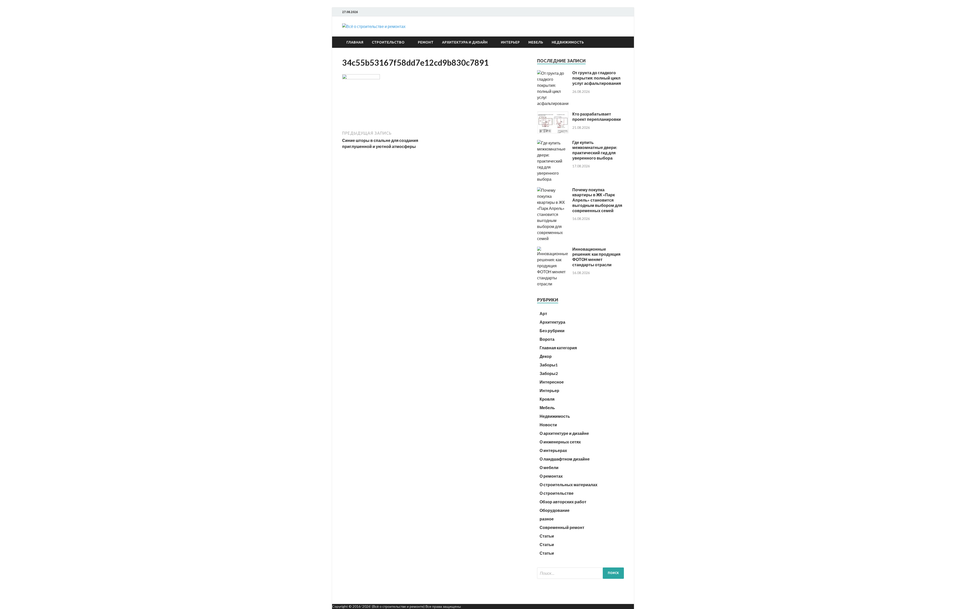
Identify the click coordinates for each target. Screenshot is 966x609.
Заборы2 (549, 373)
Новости (548, 424)
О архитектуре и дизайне (564, 433)
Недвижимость (568, 42)
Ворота (547, 339)
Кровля (547, 399)
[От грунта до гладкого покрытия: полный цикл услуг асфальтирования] (553, 103)
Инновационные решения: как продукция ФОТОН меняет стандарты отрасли (596, 257)
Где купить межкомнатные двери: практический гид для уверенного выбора (594, 150)
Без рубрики (552, 330)
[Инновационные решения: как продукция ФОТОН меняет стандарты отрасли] (553, 283)
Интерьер (510, 42)
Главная (354, 42)
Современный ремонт (562, 527)
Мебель (535, 42)
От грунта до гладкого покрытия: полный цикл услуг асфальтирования (596, 78)
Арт (543, 313)
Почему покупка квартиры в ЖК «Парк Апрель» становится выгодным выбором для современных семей (597, 200)
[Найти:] (580, 573)
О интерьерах (553, 450)
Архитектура (552, 322)
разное (547, 518)
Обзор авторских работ (563, 501)
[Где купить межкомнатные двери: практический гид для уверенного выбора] (553, 179)
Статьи (547, 536)
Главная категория (558, 347)
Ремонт (425, 42)
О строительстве (557, 493)
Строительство (388, 42)
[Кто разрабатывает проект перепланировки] (553, 131)
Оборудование (555, 510)
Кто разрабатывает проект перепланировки (596, 116)
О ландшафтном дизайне (565, 458)
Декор (546, 356)
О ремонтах (551, 476)
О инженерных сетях (560, 441)
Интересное (552, 381)
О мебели (549, 467)
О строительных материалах (568, 484)
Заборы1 (549, 364)
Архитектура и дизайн (465, 42)
